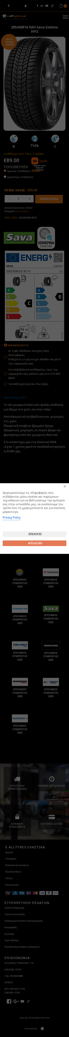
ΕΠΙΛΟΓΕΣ (35, 534)
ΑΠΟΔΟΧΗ (35, 543)
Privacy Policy (12, 517)
